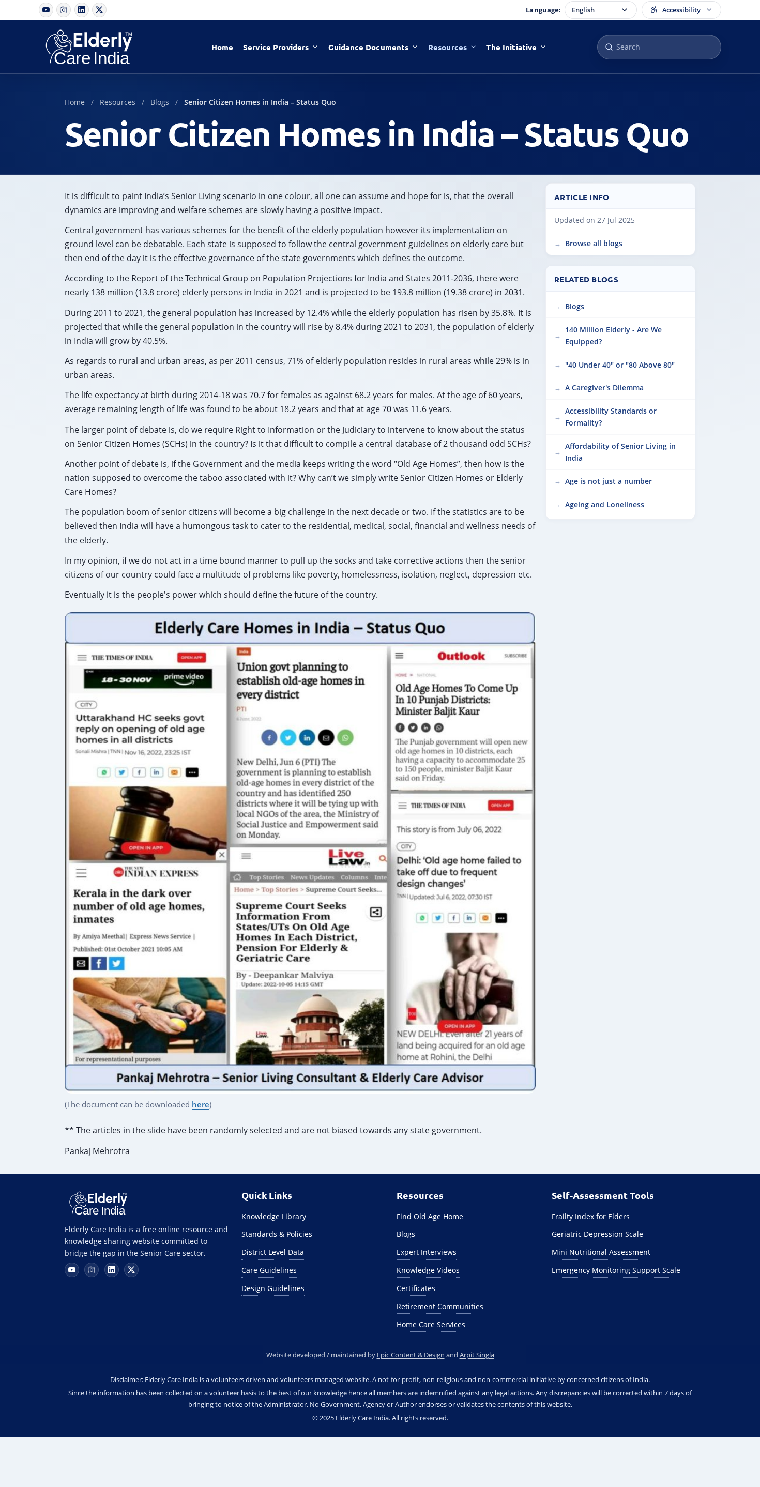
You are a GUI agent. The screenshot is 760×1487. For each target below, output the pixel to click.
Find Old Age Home (430, 1216)
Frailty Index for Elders (591, 1216)
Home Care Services (431, 1324)
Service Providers (276, 47)
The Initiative (511, 47)
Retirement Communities (440, 1306)
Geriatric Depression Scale (597, 1234)
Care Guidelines (269, 1270)
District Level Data (272, 1252)
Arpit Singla (477, 1354)
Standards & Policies (276, 1234)
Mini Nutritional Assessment (601, 1252)
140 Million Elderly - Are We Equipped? (613, 335)
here (200, 1104)
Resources (447, 47)
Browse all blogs (593, 243)
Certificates (416, 1288)
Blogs (159, 102)
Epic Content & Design (411, 1354)
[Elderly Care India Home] (100, 47)
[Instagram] (63, 10)
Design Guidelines (273, 1288)
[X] (99, 10)
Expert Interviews (427, 1252)
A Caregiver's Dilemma (604, 387)
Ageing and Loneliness (604, 504)
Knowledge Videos (428, 1270)
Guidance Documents (368, 47)
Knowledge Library (273, 1216)
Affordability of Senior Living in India (620, 452)
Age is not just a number (608, 481)
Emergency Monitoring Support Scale (616, 1270)
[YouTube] (46, 10)
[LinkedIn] (81, 10)
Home (222, 47)
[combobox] (659, 47)
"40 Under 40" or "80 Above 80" (620, 364)
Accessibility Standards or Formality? (611, 417)
